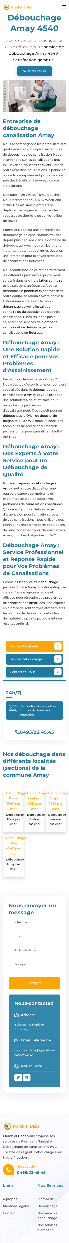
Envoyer (34, 983)
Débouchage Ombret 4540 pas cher (37, 808)
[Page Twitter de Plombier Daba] (18, 1077)
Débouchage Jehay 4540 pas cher (16, 853)
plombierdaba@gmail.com (35, 1050)
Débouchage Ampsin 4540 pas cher (58, 808)
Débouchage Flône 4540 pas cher (16, 808)
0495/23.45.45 (36, 71)
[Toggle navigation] (64, 7)
